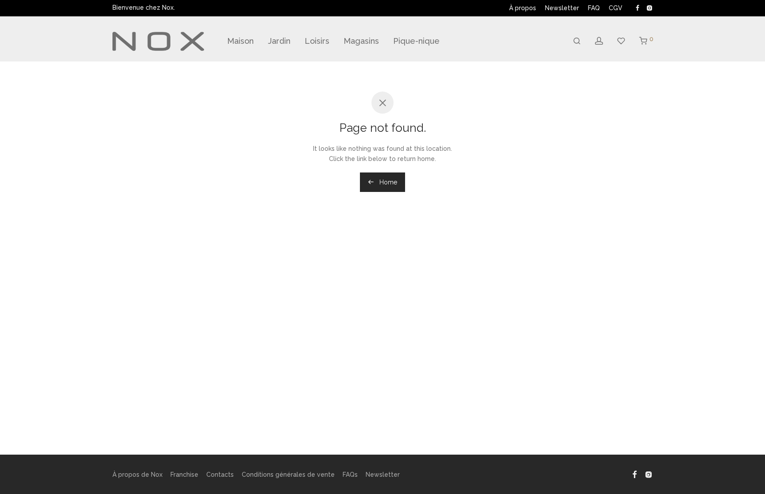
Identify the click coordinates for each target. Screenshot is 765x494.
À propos (522, 8)
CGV (615, 8)
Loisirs (317, 41)
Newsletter (562, 8)
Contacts (220, 474)
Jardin (279, 41)
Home (387, 182)
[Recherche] (577, 41)
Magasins (361, 41)
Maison (240, 41)
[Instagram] (649, 7)
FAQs (350, 474)
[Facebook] (637, 7)
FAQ (594, 8)
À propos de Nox (137, 474)
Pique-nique (416, 41)
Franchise (184, 474)
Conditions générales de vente (288, 474)
